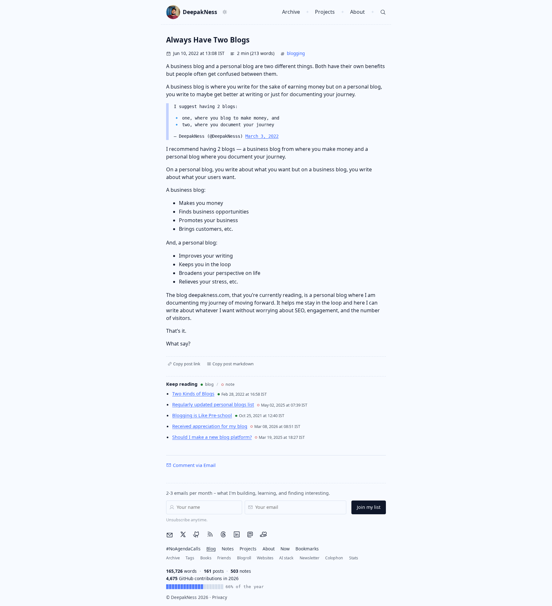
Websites (265, 558)
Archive (291, 11)
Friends (224, 558)
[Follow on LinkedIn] (237, 535)
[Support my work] (263, 535)
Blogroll (244, 558)
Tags (190, 558)
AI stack (286, 558)
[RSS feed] (210, 535)
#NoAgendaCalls (183, 549)
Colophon (334, 558)
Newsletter (309, 558)
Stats (353, 558)
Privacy (219, 597)
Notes (228, 549)
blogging (296, 53)
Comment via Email (194, 465)
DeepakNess (200, 12)
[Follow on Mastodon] (250, 535)
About (357, 11)
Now (285, 549)
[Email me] (169, 535)
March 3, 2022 (262, 136)
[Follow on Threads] (223, 535)
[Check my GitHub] (196, 535)
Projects (325, 11)
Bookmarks (307, 549)
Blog (211, 549)
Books (205, 558)
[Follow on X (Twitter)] (183, 535)
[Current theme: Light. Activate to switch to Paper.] (225, 12)
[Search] (383, 12)
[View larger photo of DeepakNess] (173, 12)
